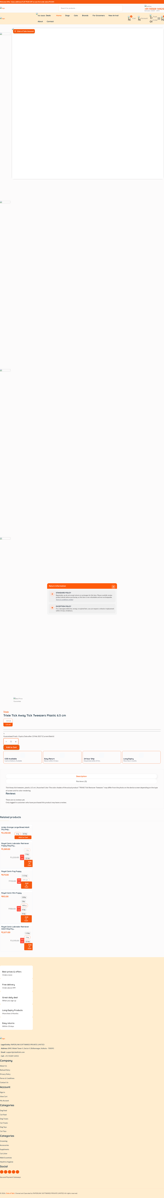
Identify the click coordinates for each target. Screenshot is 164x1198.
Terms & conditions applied (64, 600)
